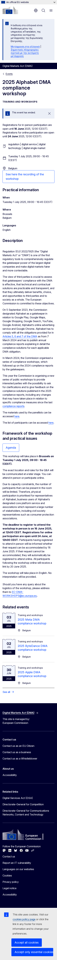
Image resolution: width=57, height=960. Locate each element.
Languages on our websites (18, 869)
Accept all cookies (27, 942)
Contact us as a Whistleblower (20, 758)
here (16, 416)
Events (9, 73)
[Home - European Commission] (10, 10)
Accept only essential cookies (34, 952)
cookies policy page (24, 919)
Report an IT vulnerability (17, 862)
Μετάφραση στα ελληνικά (25, 46)
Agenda (11, 447)
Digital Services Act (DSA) (18, 798)
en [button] (35, 10)
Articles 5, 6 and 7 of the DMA (20, 336)
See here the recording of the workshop (25, 176)
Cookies (7, 875)
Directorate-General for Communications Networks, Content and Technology (26, 812)
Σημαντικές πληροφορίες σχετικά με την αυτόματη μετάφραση (25, 52)
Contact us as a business (17, 752)
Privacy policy (11, 881)
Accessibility (10, 775)
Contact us (9, 856)
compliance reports (13, 406)
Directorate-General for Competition (23, 804)
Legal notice (9, 888)
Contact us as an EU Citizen (18, 745)
